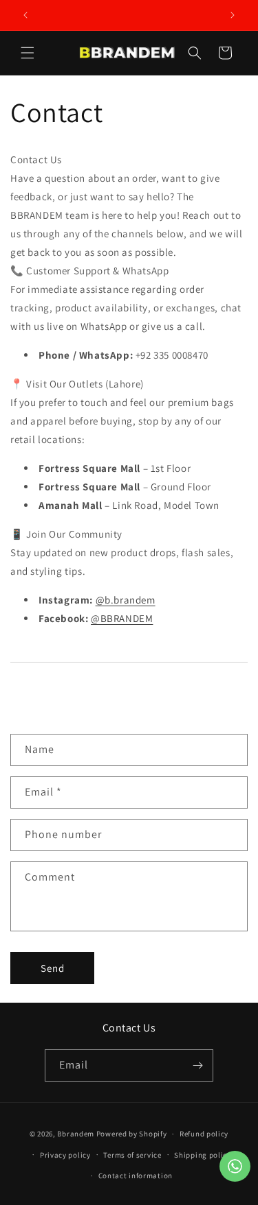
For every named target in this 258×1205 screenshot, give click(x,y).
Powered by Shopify (131, 1133)
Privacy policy (65, 1155)
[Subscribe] (197, 1065)
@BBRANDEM (122, 618)
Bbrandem (75, 1133)
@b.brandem (125, 599)
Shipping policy (202, 1155)
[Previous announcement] (25, 15)
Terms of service (132, 1155)
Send (53, 968)
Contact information (135, 1175)
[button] (27, 53)
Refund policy (204, 1133)
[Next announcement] (232, 15)
